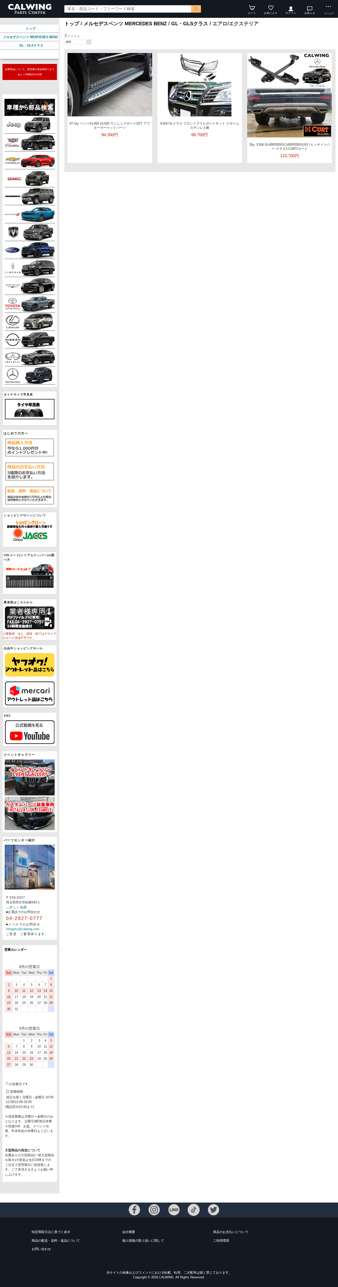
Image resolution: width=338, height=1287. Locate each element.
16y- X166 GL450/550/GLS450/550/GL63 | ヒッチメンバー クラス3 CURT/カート (289, 147)
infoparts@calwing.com (22, 929)
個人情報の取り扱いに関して (143, 1240)
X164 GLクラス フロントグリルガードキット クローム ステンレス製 (199, 126)
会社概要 (128, 1232)
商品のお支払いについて (230, 1232)
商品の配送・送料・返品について (56, 1240)
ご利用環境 (221, 1240)
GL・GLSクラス (31, 45)
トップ (30, 28)
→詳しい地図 (16, 907)
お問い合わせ (41, 1249)
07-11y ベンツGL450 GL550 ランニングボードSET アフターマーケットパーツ (110, 126)
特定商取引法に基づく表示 (51, 1232)
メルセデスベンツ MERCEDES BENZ (30, 37)
